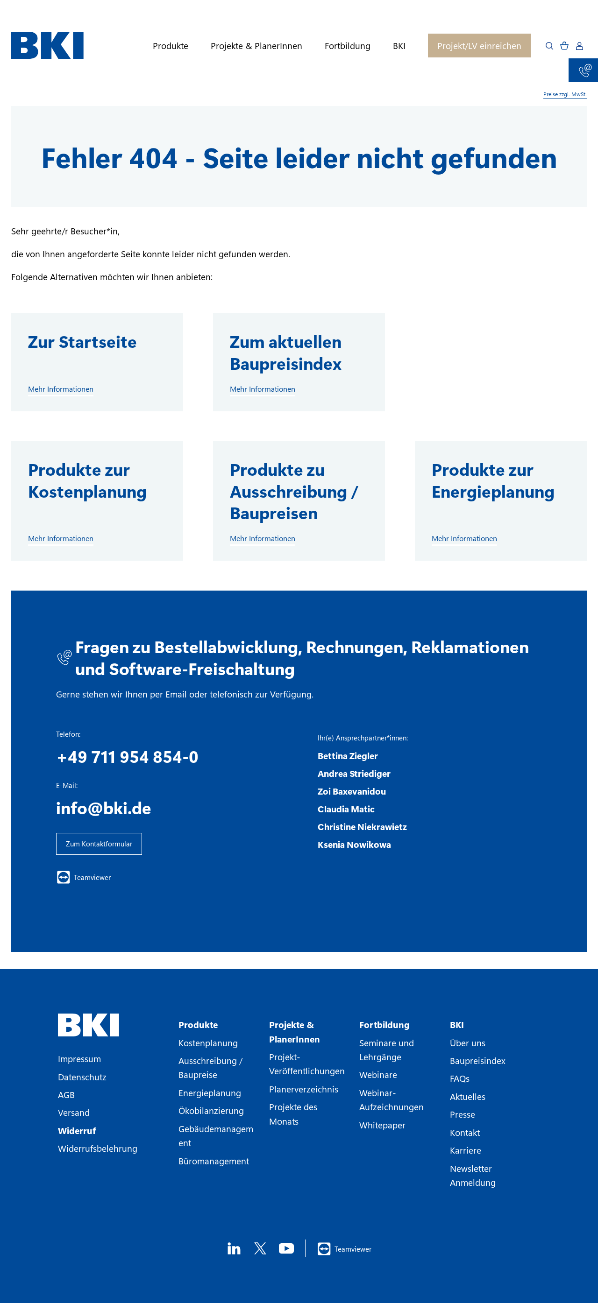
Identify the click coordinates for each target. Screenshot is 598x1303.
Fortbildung (347, 45)
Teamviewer (92, 877)
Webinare (378, 1074)
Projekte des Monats (293, 1113)
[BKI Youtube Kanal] (286, 1248)
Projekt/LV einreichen (479, 45)
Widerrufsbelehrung (97, 1148)
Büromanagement (213, 1161)
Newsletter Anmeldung (473, 1175)
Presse (462, 1114)
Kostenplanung (208, 1042)
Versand (74, 1112)
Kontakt (465, 1132)
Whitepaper (382, 1125)
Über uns (467, 1042)
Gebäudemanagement (215, 1135)
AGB (66, 1094)
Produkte (170, 45)
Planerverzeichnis (303, 1089)
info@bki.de (103, 807)
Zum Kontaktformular (99, 843)
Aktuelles (467, 1096)
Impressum (79, 1058)
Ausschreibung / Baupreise (210, 1067)
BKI (399, 45)
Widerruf (77, 1130)
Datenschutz (82, 1077)
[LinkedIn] (234, 1248)
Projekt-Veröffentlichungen (307, 1063)
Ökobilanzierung (211, 1110)
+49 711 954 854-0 (127, 756)
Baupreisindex (477, 1060)
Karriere (465, 1150)
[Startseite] (47, 46)
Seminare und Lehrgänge (386, 1049)
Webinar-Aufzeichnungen (391, 1099)
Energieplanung (209, 1092)
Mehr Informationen (60, 389)
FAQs (460, 1078)
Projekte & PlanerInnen (256, 45)
